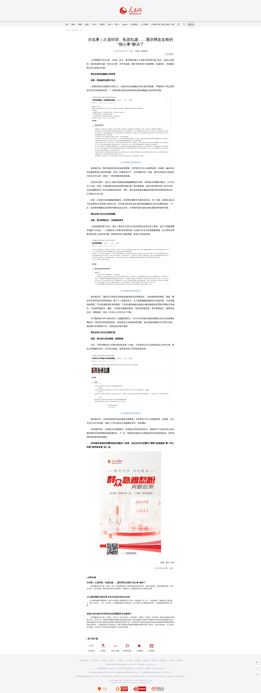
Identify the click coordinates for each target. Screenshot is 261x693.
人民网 (68, 30)
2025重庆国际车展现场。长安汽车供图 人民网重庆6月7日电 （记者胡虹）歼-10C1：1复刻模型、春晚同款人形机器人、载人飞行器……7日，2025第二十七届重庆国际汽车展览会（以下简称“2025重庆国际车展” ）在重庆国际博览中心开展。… (130, 603)
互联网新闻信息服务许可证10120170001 (101, 672)
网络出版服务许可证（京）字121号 (142, 676)
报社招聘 (104, 660)
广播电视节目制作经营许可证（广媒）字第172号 (156, 672)
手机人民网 (115, 651)
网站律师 (163, 660)
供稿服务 (137, 660)
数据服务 (146, 660)
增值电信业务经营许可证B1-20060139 (127, 672)
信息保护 (171, 660)
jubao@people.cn (150, 664)
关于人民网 (94, 660)
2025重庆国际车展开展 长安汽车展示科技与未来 (108, 597)
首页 (67, 24)
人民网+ (103, 651)
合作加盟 (129, 660)
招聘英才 (112, 660)
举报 (172, 24)
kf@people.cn (112, 668)
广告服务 (121, 660)
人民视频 (139, 651)
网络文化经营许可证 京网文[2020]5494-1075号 (115, 676)
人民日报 (91, 651)
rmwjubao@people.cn (158, 668)
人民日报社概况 (83, 660)
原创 (81, 30)
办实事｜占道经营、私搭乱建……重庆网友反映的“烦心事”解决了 (116, 582)
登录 (192, 24)
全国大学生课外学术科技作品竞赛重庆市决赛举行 (109, 614)
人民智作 (151, 651)
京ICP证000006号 (159, 676)
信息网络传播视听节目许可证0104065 (88, 676)
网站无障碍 (166, 24)
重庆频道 (75, 30)
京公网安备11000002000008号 (175, 676)
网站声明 (154, 660)
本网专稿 (92, 577)
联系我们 (180, 660)
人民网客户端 (156, 24)
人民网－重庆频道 (141, 51)
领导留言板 (127, 651)
